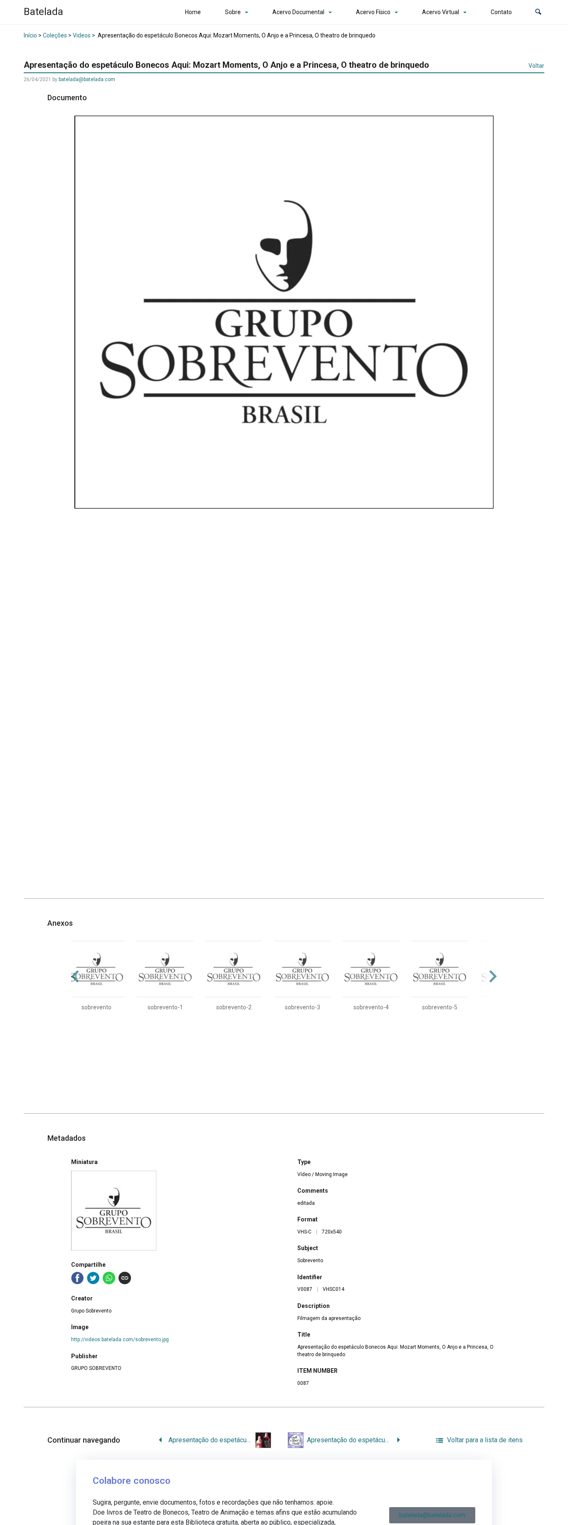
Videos (82, 35)
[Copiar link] (125, 1278)
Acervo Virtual (440, 12)
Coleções (55, 35)
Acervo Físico (373, 12)
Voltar (536, 65)
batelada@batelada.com (87, 79)
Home (193, 12)
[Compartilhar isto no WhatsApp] (109, 1278)
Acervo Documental (298, 12)
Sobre (233, 12)
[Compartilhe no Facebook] (77, 1278)
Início (30, 35)
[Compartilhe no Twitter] (93, 1278)
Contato (501, 12)
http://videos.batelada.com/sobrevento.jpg (120, 1339)
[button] (538, 12)
